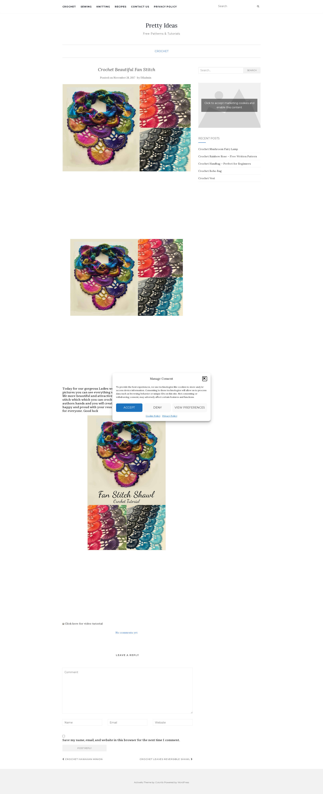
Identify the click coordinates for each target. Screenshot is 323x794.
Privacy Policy (169, 415)
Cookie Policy (153, 415)
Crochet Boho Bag (210, 171)
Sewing (86, 6)
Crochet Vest (206, 178)
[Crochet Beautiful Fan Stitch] (126, 128)
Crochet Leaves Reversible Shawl (165, 759)
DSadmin (146, 77)
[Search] (258, 6)
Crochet (69, 6)
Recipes (120, 6)
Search (252, 70)
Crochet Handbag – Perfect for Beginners (224, 163)
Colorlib (159, 782)
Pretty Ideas (161, 25)
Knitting (103, 6)
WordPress (183, 782)
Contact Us (140, 6)
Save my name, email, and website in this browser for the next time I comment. (121, 740)
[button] (204, 379)
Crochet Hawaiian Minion (83, 759)
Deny (157, 407)
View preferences (190, 407)
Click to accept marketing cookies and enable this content (229, 105)
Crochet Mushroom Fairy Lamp (218, 149)
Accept (129, 407)
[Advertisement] (126, 209)
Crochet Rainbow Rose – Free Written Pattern (227, 156)
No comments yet (127, 632)
